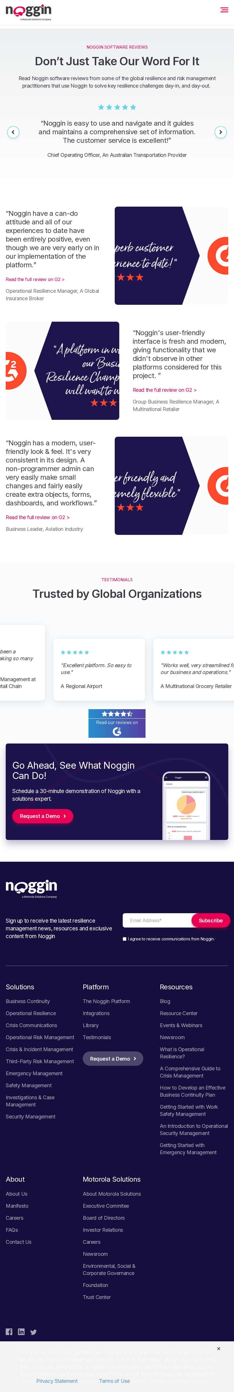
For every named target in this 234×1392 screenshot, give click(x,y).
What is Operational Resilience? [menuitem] (182, 1052)
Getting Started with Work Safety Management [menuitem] (189, 1110)
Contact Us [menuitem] (18, 1242)
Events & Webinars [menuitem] (181, 1025)
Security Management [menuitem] (30, 1117)
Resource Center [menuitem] (178, 1013)
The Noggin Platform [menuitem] (106, 1001)
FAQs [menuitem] (12, 1230)
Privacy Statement (56, 1381)
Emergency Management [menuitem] (34, 1073)
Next (220, 133)
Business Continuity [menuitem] (28, 1001)
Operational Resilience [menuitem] (31, 1013)
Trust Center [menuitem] (96, 1297)
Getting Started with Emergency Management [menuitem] (188, 1148)
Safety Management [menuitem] (28, 1085)
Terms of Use (114, 1381)
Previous (13, 133)
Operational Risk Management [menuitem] (40, 1037)
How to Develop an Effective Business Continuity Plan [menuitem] (192, 1091)
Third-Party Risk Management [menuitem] (40, 1061)
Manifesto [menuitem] (17, 1206)
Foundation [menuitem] (95, 1285)
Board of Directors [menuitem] (104, 1218)
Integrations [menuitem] (96, 1013)
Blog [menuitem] (165, 1001)
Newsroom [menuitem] (172, 1037)
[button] (219, 1348)
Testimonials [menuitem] (97, 1037)
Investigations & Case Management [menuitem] (30, 1101)
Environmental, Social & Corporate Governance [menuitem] (109, 1269)
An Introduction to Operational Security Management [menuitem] (194, 1129)
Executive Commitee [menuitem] (106, 1206)
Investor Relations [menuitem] (103, 1230)
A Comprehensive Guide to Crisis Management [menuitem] (190, 1072)
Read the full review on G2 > (35, 279)
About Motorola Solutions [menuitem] (112, 1194)
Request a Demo (40, 816)
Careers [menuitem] (14, 1218)
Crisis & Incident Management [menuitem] (39, 1049)
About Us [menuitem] (16, 1194)
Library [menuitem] (90, 1025)
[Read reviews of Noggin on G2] (117, 734)
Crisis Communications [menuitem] (31, 1025)
